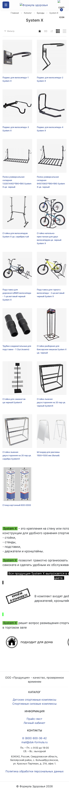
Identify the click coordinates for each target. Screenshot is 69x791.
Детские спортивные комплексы (34, 699)
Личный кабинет (34, 723)
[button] (58, 31)
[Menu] (6, 5)
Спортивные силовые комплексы (34, 703)
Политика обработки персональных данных (35, 771)
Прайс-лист (34, 718)
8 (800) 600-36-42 (34, 738)
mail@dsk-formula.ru (34, 742)
